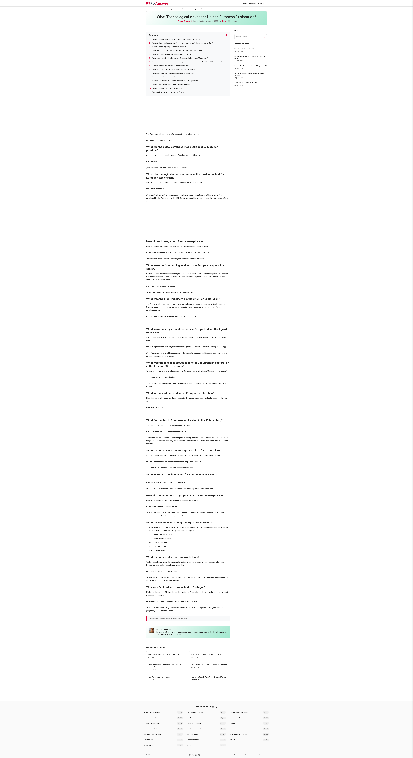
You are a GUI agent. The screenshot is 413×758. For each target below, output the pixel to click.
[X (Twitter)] (196, 755)
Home (244, 3)
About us (255, 755)
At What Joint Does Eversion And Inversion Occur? (249, 57)
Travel (155, 9)
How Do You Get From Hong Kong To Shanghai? (209, 665)
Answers (261, 3)
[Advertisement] (188, 115)
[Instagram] (193, 755)
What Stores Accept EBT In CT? (245, 82)
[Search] (263, 36)
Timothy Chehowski (185, 21)
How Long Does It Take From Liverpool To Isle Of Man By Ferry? (208, 678)
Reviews (252, 3)
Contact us (263, 755)
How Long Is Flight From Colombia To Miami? (165, 654)
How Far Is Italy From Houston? (160, 677)
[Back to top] (408, 754)
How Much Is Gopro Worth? (244, 49)
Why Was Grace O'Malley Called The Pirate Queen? (249, 74)
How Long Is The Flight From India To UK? (207, 654)
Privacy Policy (232, 755)
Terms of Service (244, 755)
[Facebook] (190, 755)
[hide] (225, 35)
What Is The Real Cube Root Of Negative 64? (250, 66)
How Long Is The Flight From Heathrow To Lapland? (164, 666)
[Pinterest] (199, 755)
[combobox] (250, 36)
